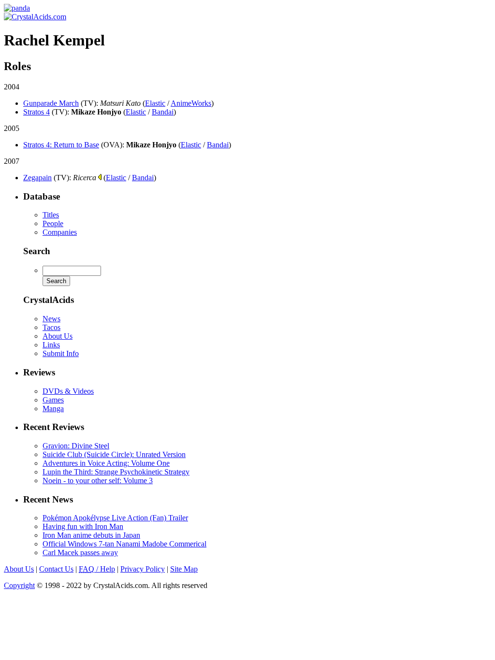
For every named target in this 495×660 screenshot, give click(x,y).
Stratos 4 (36, 112)
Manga (53, 408)
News (51, 319)
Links (51, 345)
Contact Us (56, 569)
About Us (58, 336)
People (53, 223)
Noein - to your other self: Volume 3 (98, 480)
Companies (60, 232)
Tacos (51, 327)
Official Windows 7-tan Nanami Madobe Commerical (124, 544)
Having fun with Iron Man (83, 526)
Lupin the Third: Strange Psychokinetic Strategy (116, 472)
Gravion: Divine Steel (76, 446)
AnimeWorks (191, 103)
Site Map (184, 569)
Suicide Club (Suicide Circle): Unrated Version (114, 454)
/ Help (97, 569)
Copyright (19, 585)
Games (53, 400)
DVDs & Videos (68, 391)
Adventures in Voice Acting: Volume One (106, 463)
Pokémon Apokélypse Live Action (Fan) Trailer (115, 518)
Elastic (155, 103)
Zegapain (37, 177)
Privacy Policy (142, 569)
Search (36, 251)
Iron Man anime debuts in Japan (91, 535)
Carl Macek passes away (80, 552)
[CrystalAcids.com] (17, 8)
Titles (51, 215)
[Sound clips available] (100, 177)
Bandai (163, 112)
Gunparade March (51, 103)
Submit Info (61, 353)
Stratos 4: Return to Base (61, 145)
